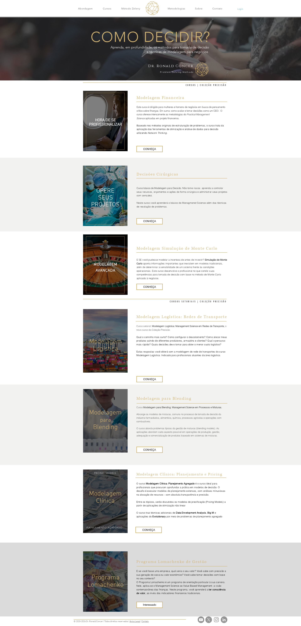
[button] (85, 8)
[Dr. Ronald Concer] (224, 619)
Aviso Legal (135, 621)
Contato (145, 621)
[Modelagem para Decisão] (201, 619)
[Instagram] (216, 619)
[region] (105, 121)
